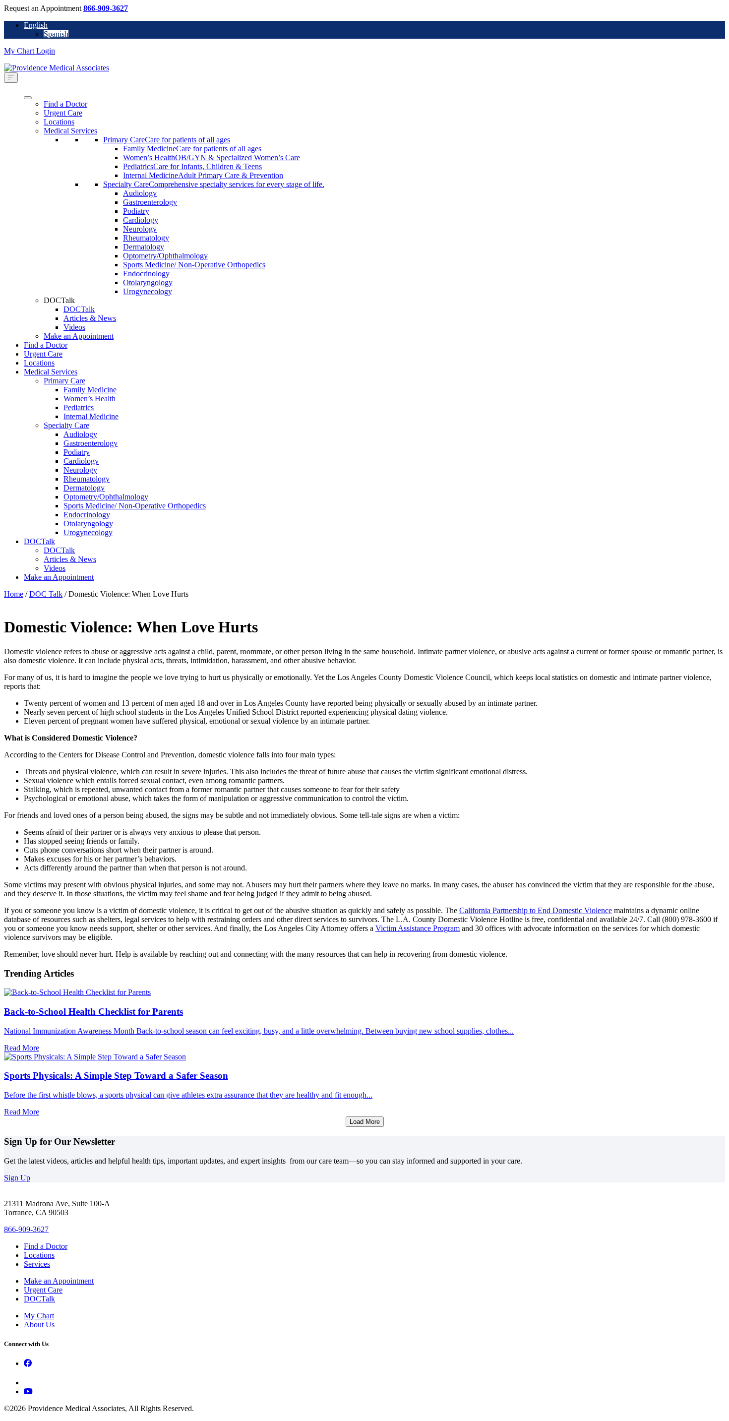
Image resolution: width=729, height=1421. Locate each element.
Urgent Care (63, 113)
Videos (74, 327)
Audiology (140, 193)
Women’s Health (89, 398)
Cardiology (140, 220)
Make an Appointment (79, 336)
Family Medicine (90, 389)
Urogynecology (147, 291)
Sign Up (17, 1178)
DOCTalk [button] (59, 300)
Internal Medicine (91, 416)
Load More (365, 1121)
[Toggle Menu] (11, 77)
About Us (39, 1324)
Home (13, 594)
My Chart (39, 1315)
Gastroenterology (150, 202)
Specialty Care (66, 425)
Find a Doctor (65, 104)
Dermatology (143, 247)
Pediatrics (78, 407)
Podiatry (136, 211)
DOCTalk (79, 309)
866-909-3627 (105, 8)
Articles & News (89, 318)
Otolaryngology (148, 282)
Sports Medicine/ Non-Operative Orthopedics (194, 264)
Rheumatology (146, 238)
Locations (59, 122)
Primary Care (64, 380)
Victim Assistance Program (417, 928)
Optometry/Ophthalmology (165, 255)
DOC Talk (45, 594)
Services (37, 1264)
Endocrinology (146, 273)
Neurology (140, 229)
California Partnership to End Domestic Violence (535, 910)
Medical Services (70, 130)
